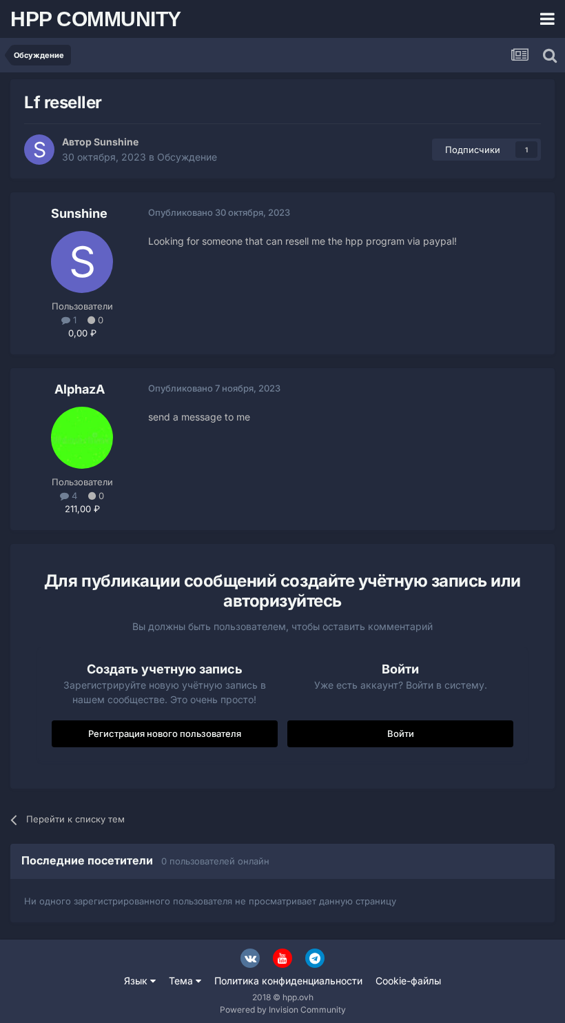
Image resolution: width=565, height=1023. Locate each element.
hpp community (95, 19)
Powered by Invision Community (283, 1009)
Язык (137, 980)
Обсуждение (187, 157)
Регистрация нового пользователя (164, 733)
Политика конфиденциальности (288, 980)
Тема (182, 980)
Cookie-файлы (408, 980)
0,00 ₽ (82, 332)
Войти (400, 733)
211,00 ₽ (82, 508)
